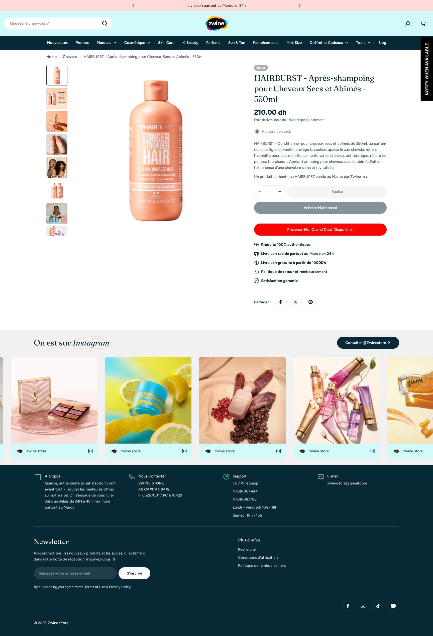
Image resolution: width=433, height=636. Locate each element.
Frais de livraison (266, 120)
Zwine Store (58, 623)
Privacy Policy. (120, 587)
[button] (134, 6)
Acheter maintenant (320, 207)
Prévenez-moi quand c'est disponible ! (320, 229)
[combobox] (58, 23)
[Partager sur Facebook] (281, 302)
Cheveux (70, 56)
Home (51, 56)
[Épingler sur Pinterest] (311, 302)
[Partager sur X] (296, 302)
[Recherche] (105, 23)
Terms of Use (94, 587)
